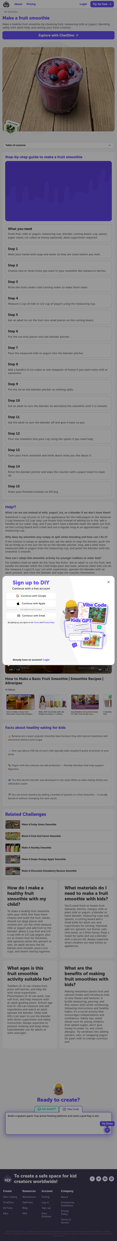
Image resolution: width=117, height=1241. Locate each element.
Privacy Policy (48, 622)
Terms (36, 622)
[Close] (108, 582)
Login (46, 659)
